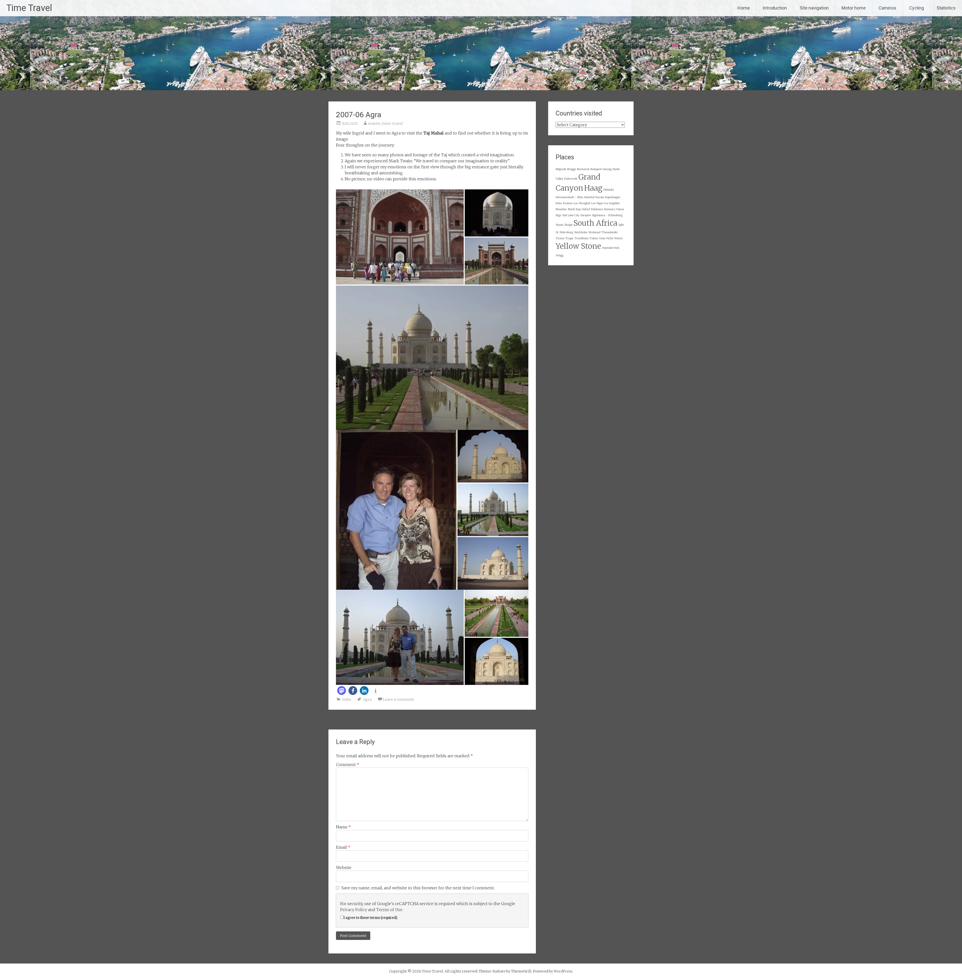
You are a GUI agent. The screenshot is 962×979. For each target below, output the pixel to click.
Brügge (571, 169)
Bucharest (583, 169)
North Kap (574, 209)
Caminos (887, 8)
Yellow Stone (578, 246)
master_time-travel (385, 123)
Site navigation (814, 8)
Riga (558, 215)
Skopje (568, 224)
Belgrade (561, 169)
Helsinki (609, 189)
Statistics (946, 8)
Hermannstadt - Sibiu (569, 197)
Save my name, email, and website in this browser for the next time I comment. (418, 887)
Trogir (569, 238)
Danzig (607, 169)
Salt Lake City (570, 215)
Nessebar (561, 209)
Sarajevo (585, 215)
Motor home (853, 8)
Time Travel (29, 8)
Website (343, 867)
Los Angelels (612, 203)
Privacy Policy (353, 909)
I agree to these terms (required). (370, 918)
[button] (341, 690)
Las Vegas (597, 203)
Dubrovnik (570, 178)
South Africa (595, 223)
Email (343, 847)
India (346, 699)
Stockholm (580, 232)
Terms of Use (389, 909)
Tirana (560, 238)
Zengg (559, 255)
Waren (618, 238)
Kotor (559, 203)
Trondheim (581, 238)
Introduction (775, 8)
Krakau (568, 203)
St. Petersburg (564, 232)
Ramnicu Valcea (614, 209)
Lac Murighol (582, 203)
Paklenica (597, 209)
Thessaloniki (610, 232)
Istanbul (589, 197)
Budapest (596, 169)
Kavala (599, 197)
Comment (347, 764)
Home (744, 8)
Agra (367, 699)
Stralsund (594, 232)
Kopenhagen (612, 197)
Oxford (586, 209)
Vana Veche (606, 238)
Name (343, 826)
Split (621, 224)
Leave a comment (398, 699)
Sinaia (559, 224)
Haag (593, 188)
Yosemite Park (611, 248)
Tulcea (593, 238)
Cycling (916, 8)
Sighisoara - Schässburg (607, 215)
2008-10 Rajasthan (515, 722)
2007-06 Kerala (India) (352, 722)
